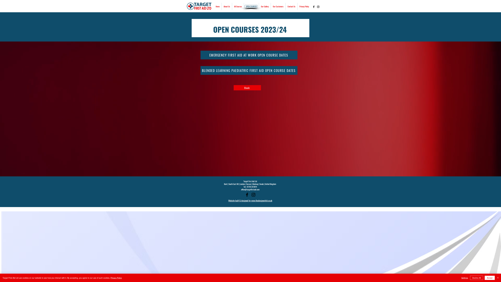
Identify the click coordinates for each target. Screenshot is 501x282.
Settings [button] (464, 278)
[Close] (497, 278)
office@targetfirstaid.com (250, 189)
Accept (490, 278)
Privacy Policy (116, 278)
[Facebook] (313, 6)
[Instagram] (318, 6)
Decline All (476, 278)
